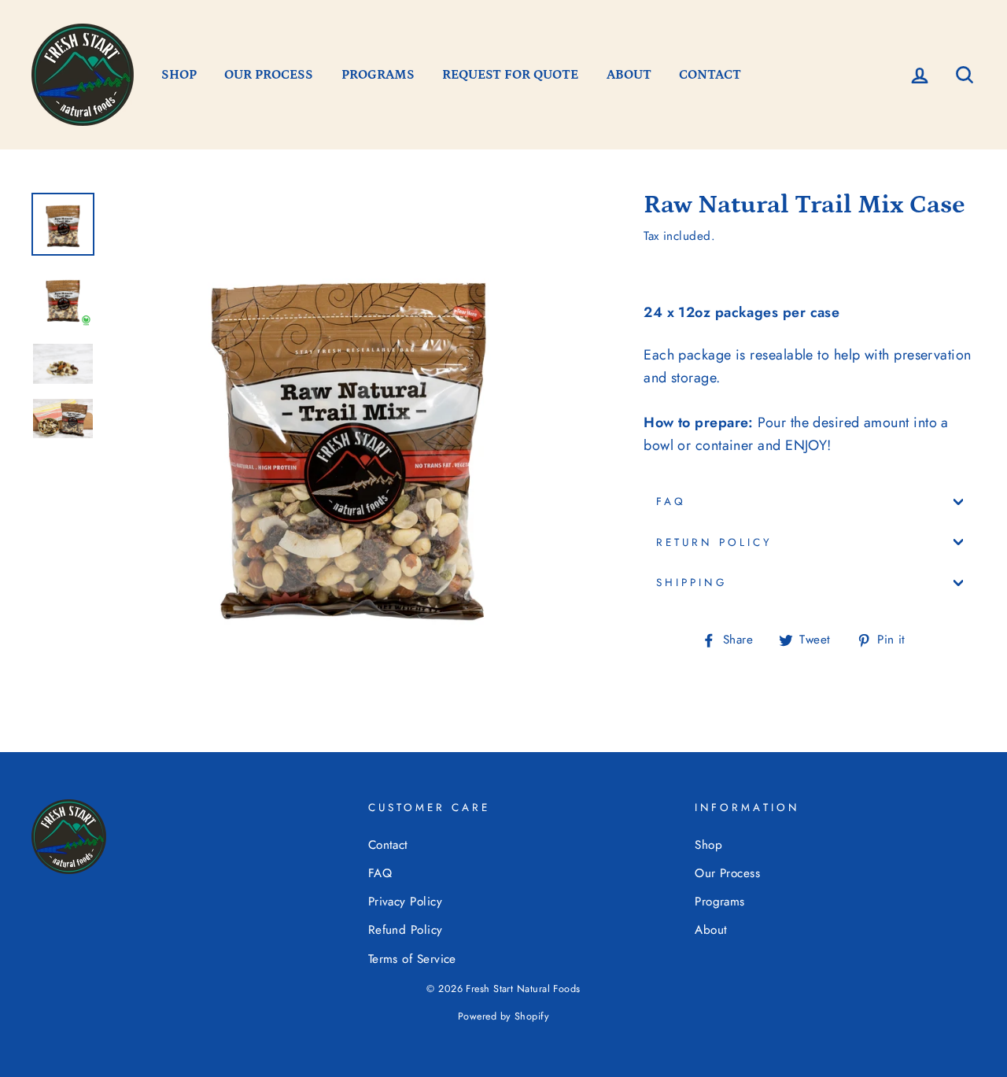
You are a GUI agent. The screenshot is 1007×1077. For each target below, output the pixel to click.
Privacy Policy (405, 901)
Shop (708, 845)
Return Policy (714, 542)
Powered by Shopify (503, 1016)
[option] (349, 435)
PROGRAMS (378, 75)
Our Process (268, 75)
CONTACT (710, 75)
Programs (720, 901)
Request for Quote (510, 75)
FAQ (671, 501)
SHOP (179, 75)
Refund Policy (405, 930)
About (711, 930)
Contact (388, 845)
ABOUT (629, 75)
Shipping (691, 582)
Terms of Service (412, 959)
